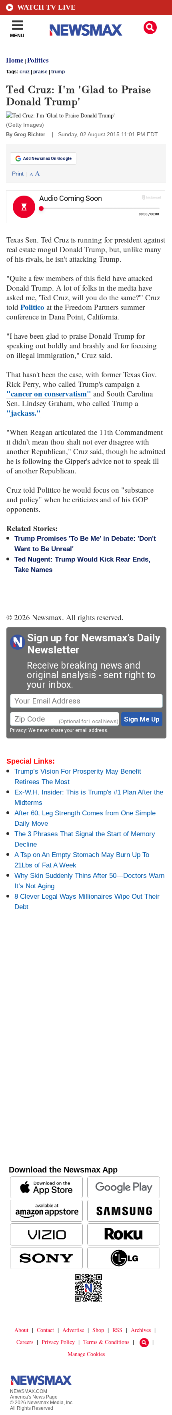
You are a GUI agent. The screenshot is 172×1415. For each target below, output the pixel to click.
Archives (141, 1330)
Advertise (73, 1330)
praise (40, 72)
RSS (117, 1330)
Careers (24, 1342)
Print (18, 173)
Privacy (18, 730)
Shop (98, 1330)
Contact (45, 1330)
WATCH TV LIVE (46, 7)
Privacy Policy (58, 1342)
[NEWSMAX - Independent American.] (86, 30)
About (21, 1330)
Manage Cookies (86, 1354)
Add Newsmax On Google (47, 158)
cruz (25, 72)
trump (58, 72)
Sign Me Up (142, 719)
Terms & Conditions (106, 1342)
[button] (150, 27)
